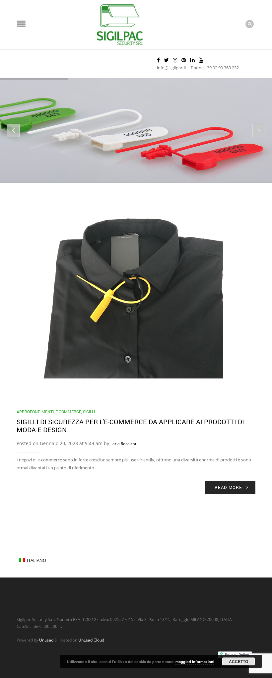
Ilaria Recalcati (123, 443)
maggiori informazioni (194, 661)
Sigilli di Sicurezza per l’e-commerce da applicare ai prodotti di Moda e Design (130, 425)
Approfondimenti (35, 411)
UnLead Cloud (91, 640)
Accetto (238, 661)
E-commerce (68, 411)
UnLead (46, 640)
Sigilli (89, 411)
